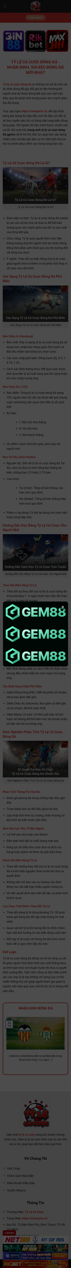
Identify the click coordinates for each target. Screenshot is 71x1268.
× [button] (63, 606)
